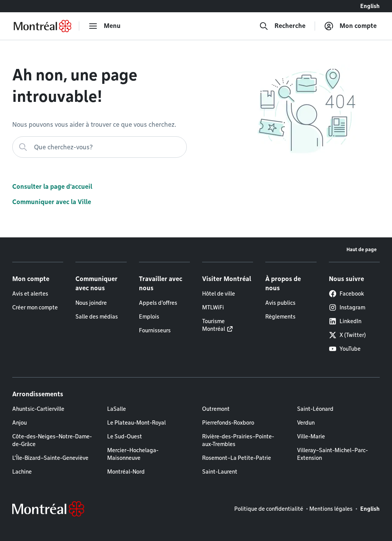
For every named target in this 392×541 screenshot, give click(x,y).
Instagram (352, 307)
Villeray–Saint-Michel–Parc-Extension (332, 454)
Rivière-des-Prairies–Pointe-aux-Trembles (238, 440)
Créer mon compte (35, 307)
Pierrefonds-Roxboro (228, 423)
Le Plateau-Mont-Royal (136, 423)
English (370, 6)
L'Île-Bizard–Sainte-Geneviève (50, 458)
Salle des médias (96, 317)
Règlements (280, 317)
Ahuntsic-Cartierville (38, 409)
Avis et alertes (30, 294)
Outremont (216, 409)
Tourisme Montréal (213, 325)
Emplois (149, 317)
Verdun (306, 423)
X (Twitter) (353, 335)
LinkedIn (350, 321)
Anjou (19, 423)
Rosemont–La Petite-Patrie (236, 458)
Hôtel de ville (218, 294)
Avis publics (280, 303)
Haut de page (361, 249)
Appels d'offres (158, 303)
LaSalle (116, 409)
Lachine (22, 472)
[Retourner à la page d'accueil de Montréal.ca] (42, 26)
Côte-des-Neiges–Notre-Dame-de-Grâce (52, 440)
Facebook (352, 294)
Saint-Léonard (315, 409)
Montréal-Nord (126, 472)
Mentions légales (331, 509)
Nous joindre (91, 303)
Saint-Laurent (219, 472)
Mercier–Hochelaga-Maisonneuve (132, 454)
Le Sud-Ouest (124, 436)
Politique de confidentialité (268, 509)
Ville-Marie (311, 436)
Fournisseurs (155, 330)
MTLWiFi (213, 307)
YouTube (350, 349)
